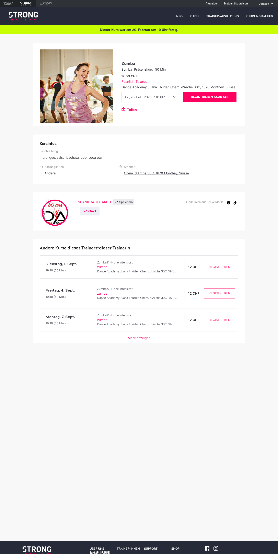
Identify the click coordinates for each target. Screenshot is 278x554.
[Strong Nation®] (23, 16)
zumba (102, 267)
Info (179, 16)
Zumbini (46, 3)
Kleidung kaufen (259, 16)
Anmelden (212, 3)
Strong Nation (26, 3)
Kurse (194, 16)
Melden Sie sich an (236, 3)
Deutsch (264, 3)
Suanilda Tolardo (134, 82)
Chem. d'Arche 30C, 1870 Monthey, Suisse (156, 173)
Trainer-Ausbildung (222, 16)
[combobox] (150, 97)
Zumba (8, 3)
